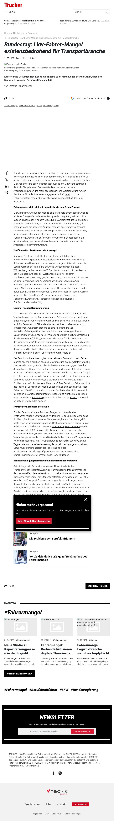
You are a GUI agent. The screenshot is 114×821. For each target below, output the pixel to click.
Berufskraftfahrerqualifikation (75, 320)
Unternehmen (63, 266)
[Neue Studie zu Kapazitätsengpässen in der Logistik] (20, 627)
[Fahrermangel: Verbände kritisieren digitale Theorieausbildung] (57, 627)
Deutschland (75, 324)
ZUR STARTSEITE (97, 585)
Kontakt (61, 804)
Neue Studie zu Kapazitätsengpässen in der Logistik (19, 649)
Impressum (37, 814)
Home (7, 33)
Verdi (67, 194)
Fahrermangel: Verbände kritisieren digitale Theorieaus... (57, 649)
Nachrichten (19, 33)
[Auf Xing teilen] (6, 192)
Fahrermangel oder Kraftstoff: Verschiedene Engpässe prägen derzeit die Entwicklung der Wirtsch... (20, 661)
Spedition (34, 259)
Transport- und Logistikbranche (75, 173)
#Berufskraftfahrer (43, 690)
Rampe (73, 397)
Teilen (11, 98)
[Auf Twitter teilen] (6, 180)
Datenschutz (56, 814)
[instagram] (60, 773)
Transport (33, 33)
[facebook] (53, 773)
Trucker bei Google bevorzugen (90, 98)
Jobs (48, 804)
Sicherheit (31, 494)
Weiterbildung (20, 352)
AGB (47, 814)
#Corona (93, 640)
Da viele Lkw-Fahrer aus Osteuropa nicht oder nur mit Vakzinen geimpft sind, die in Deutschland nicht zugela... (93, 661)
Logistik (48, 259)
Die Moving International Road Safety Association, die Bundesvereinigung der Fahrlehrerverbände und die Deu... (57, 661)
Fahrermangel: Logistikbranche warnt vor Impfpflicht (93, 649)
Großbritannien (37, 383)
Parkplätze (37, 397)
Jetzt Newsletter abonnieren (34, 521)
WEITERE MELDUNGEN (19, 673)
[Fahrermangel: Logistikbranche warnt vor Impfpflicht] (93, 627)
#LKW (64, 690)
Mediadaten (32, 804)
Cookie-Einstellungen (73, 814)
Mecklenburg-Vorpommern (66, 426)
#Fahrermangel (23, 612)
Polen (77, 234)
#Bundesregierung (84, 690)
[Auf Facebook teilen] (7, 173)
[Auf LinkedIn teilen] (6, 186)
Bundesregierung (80, 334)
